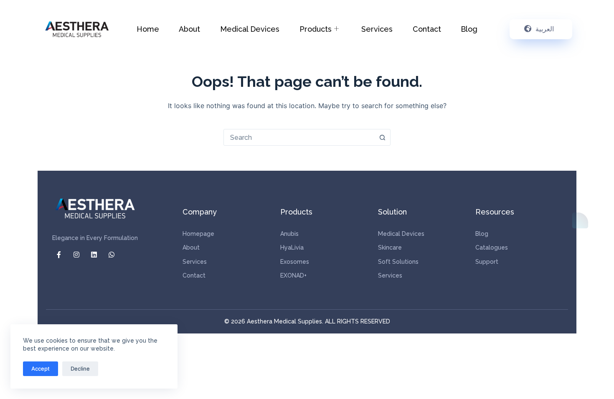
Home (148, 29)
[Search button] (382, 137)
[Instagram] (76, 254)
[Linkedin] (94, 254)
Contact (427, 29)
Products (315, 29)
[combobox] (299, 137)
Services (377, 29)
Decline (80, 368)
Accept (40, 368)
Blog (469, 29)
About (189, 29)
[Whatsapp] (111, 254)
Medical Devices (249, 29)
